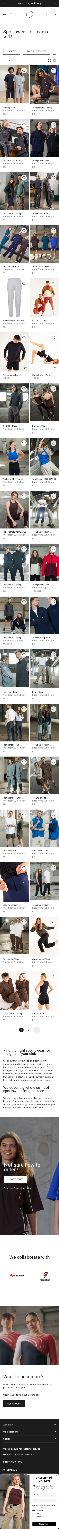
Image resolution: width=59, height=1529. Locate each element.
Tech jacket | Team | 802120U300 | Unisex (12, 213)
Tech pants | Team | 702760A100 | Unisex (12, 959)
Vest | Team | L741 (40, 851)
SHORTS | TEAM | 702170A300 (40, 321)
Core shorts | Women (42, 375)
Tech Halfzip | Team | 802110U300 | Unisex (12, 161)
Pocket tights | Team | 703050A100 (13, 479)
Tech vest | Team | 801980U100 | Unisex (12, 692)
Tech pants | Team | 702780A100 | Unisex (42, 905)
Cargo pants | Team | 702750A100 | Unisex (12, 1013)
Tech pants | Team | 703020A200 (11, 745)
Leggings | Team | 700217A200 (11, 905)
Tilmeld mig (44, 1524)
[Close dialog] (57, 1476)
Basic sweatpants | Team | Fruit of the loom (14, 321)
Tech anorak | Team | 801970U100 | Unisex (42, 638)
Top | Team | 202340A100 (14, 532)
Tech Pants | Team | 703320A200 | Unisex (12, 266)
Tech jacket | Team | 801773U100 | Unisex (12, 585)
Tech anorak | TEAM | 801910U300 (12, 798)
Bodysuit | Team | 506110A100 (40, 426)
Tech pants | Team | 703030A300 (41, 745)
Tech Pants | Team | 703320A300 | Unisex (42, 213)
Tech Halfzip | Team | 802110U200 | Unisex (42, 108)
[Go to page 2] (36, 1030)
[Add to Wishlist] (24, 70)
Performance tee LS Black (12, 375)
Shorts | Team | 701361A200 (39, 1013)
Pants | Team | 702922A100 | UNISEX (42, 692)
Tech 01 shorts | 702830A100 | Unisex (12, 851)
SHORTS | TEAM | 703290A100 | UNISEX (13, 426)
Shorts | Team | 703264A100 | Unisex (12, 108)
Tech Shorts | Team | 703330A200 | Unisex (42, 266)
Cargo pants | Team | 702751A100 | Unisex (42, 959)
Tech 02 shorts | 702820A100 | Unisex (42, 798)
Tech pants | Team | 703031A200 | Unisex (42, 532)
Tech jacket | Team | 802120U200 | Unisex (42, 161)
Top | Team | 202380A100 (44, 479)
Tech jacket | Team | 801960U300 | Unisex (42, 585)
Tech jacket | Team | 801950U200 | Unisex (12, 638)
